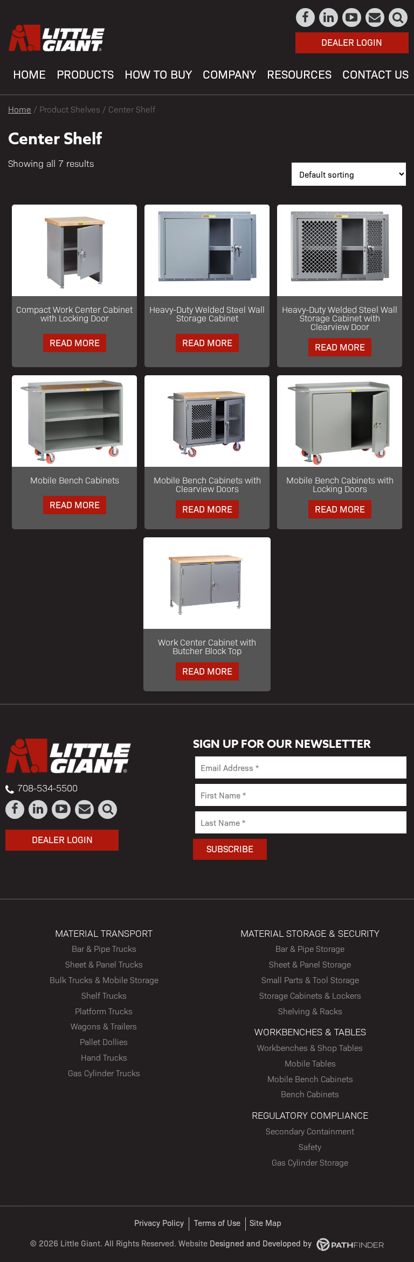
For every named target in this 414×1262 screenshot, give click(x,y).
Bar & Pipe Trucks (104, 948)
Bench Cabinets (310, 1094)
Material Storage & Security (310, 933)
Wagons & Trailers (104, 1026)
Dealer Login (351, 42)
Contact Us (375, 17)
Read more (75, 342)
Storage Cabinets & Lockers (310, 995)
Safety (310, 1146)
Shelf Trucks (104, 995)
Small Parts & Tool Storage (310, 979)
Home (19, 109)
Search (399, 17)
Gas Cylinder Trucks (104, 1073)
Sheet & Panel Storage (310, 964)
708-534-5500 (47, 788)
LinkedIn (329, 17)
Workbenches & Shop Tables (310, 1047)
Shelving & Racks (310, 1011)
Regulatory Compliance (310, 1115)
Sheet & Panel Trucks (104, 964)
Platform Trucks (104, 1011)
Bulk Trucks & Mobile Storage (104, 979)
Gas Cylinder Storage (310, 1162)
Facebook (306, 17)
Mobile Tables (310, 1063)
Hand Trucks (104, 1057)
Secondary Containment (310, 1131)
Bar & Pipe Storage (309, 948)
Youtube (352, 17)
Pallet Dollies (104, 1041)
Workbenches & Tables (310, 1031)
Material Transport (104, 933)
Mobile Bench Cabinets (310, 1079)
